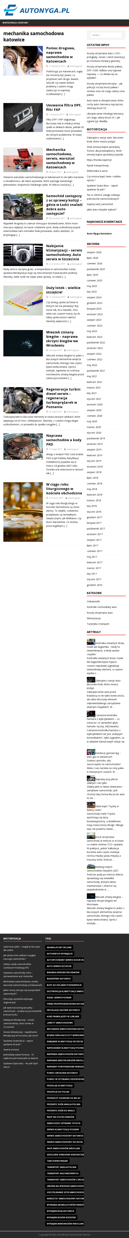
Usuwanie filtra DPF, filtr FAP (64, 107)
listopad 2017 (94, 522)
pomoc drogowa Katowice (62, 1072)
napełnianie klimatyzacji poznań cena (69, 1047)
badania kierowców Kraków (63, 972)
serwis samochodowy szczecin (65, 1142)
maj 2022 (92, 365)
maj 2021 (92, 376)
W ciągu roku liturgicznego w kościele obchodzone (64, 488)
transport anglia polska (61, 1167)
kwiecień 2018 (94, 494)
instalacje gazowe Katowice (63, 1010)
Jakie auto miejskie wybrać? (102, 209)
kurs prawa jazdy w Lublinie (63, 1016)
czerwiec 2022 (94, 359)
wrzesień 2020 (95, 404)
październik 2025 (96, 269)
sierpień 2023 (94, 319)
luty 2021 (92, 393)
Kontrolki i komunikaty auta (102, 607)
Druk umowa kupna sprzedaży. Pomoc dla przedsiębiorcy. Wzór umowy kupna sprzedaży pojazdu (105, 150)
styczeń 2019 (94, 460)
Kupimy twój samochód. (100, 204)
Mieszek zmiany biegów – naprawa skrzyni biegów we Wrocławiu (62, 339)
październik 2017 (96, 528)
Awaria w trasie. (11, 1049)
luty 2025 (92, 291)
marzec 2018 (94, 500)
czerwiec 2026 (94, 263)
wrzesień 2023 (95, 314)
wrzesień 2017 (95, 534)
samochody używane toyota (63, 1123)
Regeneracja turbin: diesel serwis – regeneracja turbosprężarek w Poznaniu (63, 398)
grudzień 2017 (94, 517)
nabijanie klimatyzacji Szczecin (65, 1041)
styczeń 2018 (94, 511)
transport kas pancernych (62, 1173)
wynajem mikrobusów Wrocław (65, 1223)
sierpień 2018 (94, 472)
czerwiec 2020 (94, 415)
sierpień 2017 (94, 539)
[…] (63, 94)
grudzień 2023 (94, 303)
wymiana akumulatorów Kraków (66, 1204)
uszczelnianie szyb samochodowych (68, 1192)
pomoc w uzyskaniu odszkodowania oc (70, 1079)
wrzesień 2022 (95, 348)
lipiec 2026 (92, 257)
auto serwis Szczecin (59, 966)
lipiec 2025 (92, 274)
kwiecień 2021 (94, 382)
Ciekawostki (93, 601)
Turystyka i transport (98, 623)
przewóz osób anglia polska (63, 1104)
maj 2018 (92, 489)
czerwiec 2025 (94, 280)
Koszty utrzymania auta (100, 612)
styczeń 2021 (94, 398)
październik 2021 (96, 370)
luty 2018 (92, 506)
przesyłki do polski (58, 1091)
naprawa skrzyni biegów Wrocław (67, 1060)
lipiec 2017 (92, 545)
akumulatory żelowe (59, 947)
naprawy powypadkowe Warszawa (67, 1066)
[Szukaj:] (106, 35)
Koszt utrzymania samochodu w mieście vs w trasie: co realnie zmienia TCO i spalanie (105, 840)
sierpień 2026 (94, 252)
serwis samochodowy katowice (65, 1135)
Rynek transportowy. (98, 165)
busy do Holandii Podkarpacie (64, 985)
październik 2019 (96, 438)
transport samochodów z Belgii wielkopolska (74, 1179)
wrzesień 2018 (95, 466)
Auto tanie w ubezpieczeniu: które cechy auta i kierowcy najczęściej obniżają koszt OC (105, 104)
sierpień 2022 (94, 353)
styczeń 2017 (94, 579)
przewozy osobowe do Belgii (63, 1098)
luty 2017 (92, 573)
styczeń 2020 (94, 432)
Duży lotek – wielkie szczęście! (63, 289)
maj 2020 (92, 421)
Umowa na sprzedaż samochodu (65, 1186)
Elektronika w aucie (97, 170)
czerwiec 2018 (94, 483)
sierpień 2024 (94, 297)
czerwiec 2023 (94, 325)
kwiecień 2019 (94, 455)
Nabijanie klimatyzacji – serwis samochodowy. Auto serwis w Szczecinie (64, 252)
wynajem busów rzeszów (61, 1217)
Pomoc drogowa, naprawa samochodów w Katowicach (60, 55)
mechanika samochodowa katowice (67, 1029)
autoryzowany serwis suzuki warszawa (70, 959)
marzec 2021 (94, 387)
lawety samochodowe (60, 1022)
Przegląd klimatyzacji (60, 1085)
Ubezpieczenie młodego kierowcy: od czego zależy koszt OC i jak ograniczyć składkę (105, 117)
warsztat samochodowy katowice (67, 1198)
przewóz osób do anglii (61, 1110)
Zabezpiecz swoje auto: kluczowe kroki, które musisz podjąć (104, 684)
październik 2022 (96, 342)
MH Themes (84, 1234)
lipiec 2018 (92, 477)
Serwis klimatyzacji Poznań (63, 1129)
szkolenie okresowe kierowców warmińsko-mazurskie (78, 1154)
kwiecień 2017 (94, 562)
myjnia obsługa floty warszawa (65, 1035)
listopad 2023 (94, 308)
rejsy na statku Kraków (60, 1117)
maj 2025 (92, 286)
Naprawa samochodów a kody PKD (63, 440)
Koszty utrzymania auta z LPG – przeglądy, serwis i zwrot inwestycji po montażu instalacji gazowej (106, 57)
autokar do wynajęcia (60, 953)
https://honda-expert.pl (99, 159)
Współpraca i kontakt (15, 22)
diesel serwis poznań (59, 997)
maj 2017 (92, 556)
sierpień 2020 (94, 410)
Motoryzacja (94, 618)
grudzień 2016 (94, 585)
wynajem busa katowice (60, 1211)
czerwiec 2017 (94, 551)
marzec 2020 (94, 427)
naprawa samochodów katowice (66, 1054)
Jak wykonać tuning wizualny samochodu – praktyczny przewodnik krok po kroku (22, 1011)
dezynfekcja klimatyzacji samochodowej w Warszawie (78, 991)
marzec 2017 (94, 568)
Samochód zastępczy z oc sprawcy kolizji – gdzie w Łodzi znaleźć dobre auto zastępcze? (64, 205)
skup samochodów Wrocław (63, 1148)
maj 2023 (92, 331)
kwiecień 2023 (94, 336)
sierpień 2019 (94, 449)
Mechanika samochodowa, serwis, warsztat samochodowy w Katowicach (60, 158)
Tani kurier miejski (57, 1160)
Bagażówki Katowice (59, 978)
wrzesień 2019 (95, 444)
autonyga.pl (76, 66)
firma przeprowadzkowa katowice (67, 1003)
